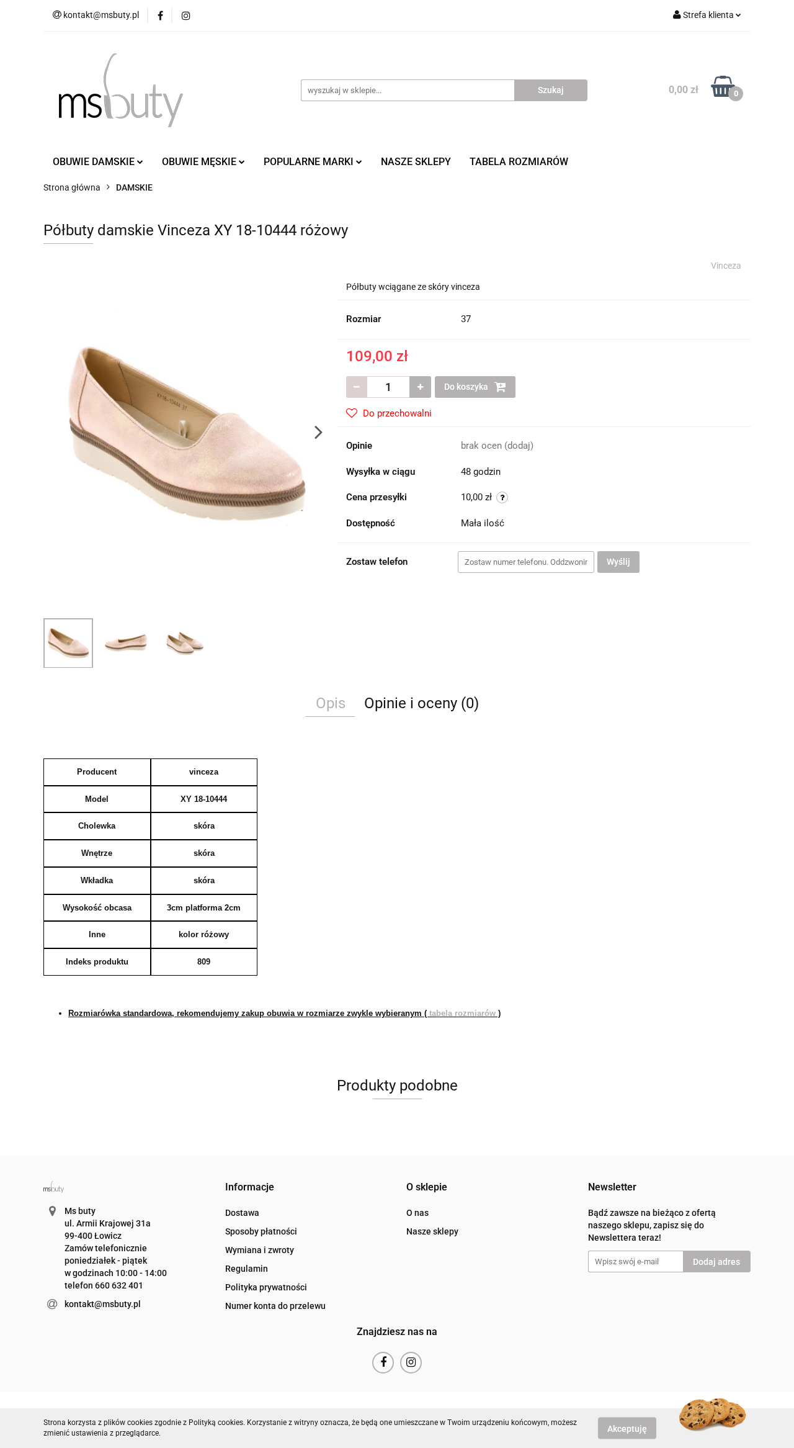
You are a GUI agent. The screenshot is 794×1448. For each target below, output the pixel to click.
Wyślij (618, 562)
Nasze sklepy (432, 1231)
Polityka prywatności (266, 1287)
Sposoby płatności (261, 1231)
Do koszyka (467, 387)
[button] (249, 1187)
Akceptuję (627, 1428)
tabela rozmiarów (462, 1013)
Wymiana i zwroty (259, 1250)
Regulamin (246, 1269)
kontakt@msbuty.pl (103, 1304)
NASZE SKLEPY (416, 162)
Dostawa (242, 1213)
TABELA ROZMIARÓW (519, 162)
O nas (417, 1213)
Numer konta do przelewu (275, 1306)
